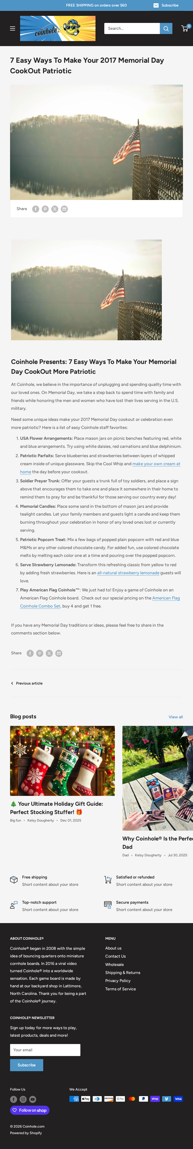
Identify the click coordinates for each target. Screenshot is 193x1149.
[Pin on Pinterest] (45, 209)
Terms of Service (120, 989)
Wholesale (114, 964)
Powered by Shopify (26, 1133)
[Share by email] (64, 209)
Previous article (29, 683)
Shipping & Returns (122, 972)
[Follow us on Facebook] (13, 1099)
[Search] (166, 28)
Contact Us (115, 956)
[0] (185, 28)
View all (176, 717)
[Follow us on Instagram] (23, 1099)
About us (113, 948)
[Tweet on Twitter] (54, 209)
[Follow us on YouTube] (32, 1099)
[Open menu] (12, 28)
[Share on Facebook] (35, 209)
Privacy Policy (118, 980)
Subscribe (170, 5)
